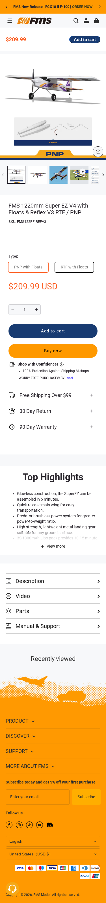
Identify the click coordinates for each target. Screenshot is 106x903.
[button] (10, 21)
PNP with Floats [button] (28, 267)
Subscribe (86, 797)
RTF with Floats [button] (74, 267)
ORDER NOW (82, 7)
